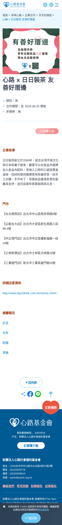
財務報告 (37, 486)
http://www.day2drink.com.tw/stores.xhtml (29, 293)
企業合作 (30, 15)
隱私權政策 (43, 509)
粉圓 (5, 343)
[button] (50, 396)
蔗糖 (5, 352)
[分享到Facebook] (30, 394)
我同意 (32, 518)
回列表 (32, 382)
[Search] (45, 5)
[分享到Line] (38, 394)
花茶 (5, 333)
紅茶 (5, 323)
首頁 (5, 15)
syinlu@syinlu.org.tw (21, 477)
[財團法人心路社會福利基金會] (31, 422)
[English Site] (51, 5)
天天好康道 (45, 15)
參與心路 (16, 15)
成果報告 (51, 486)
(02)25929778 (17, 469)
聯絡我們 (8, 486)
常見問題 (22, 486)
